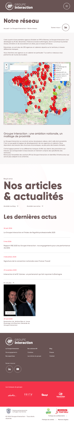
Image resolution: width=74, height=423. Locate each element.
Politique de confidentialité (56, 416)
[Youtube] (17, 369)
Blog (51, 348)
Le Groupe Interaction (18, 28)
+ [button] (6, 65)
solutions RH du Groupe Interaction (34, 155)
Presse (52, 352)
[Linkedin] (9, 369)
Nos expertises (10, 356)
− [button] (6, 68)
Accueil (6, 28)
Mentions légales (63, 419)
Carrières (30, 352)
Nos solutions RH (32, 348)
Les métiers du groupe (34, 356)
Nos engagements (11, 352)
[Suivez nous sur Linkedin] (65, 27)
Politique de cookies (48, 419)
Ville (11, 64)
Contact (52, 356)
